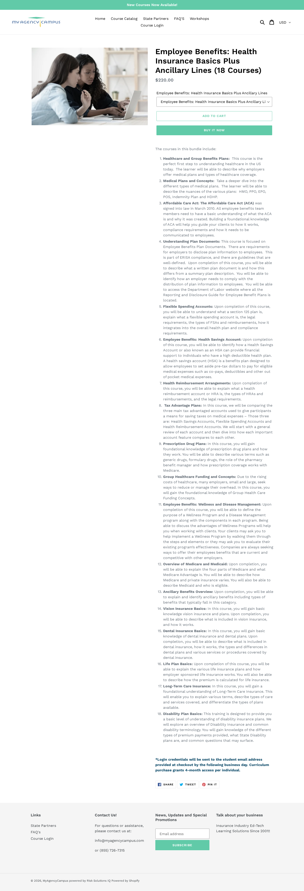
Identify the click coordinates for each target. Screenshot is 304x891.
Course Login (42, 838)
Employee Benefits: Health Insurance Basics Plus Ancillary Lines (211, 93)
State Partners (43, 825)
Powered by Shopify (125, 880)
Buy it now (214, 130)
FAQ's (36, 832)
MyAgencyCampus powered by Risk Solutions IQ (77, 880)
